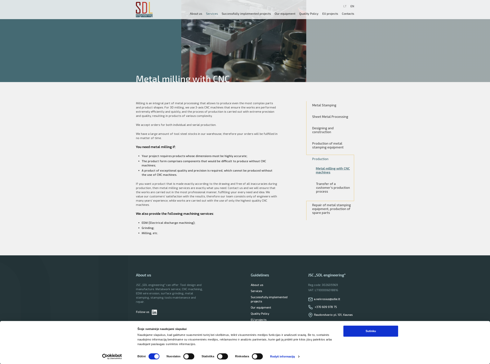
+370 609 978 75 (325, 307)
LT (345, 6)
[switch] (188, 356)
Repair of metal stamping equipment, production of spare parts (331, 208)
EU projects (330, 13)
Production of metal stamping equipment (328, 145)
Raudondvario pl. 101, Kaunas (333, 314)
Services (256, 291)
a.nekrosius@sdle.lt (327, 299)
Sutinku (371, 331)
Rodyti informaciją (282, 356)
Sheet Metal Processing (330, 116)
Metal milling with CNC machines (333, 170)
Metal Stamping (324, 105)
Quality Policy (308, 13)
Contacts (348, 13)
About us (196, 13)
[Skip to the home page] (144, 9)
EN (352, 6)
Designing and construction (323, 130)
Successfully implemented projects (269, 299)
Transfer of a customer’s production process (333, 187)
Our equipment (285, 13)
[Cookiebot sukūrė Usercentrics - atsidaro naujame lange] (112, 356)
